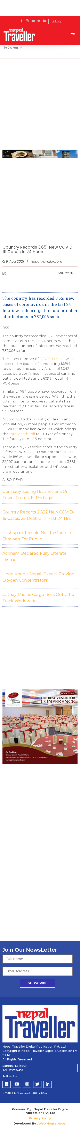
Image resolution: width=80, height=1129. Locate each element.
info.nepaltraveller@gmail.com (30, 1093)
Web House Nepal (52, 1123)
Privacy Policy (40, 1118)
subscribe (37, 983)
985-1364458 (15, 1070)
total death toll (22, 434)
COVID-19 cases (52, 359)
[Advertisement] (40, 106)
